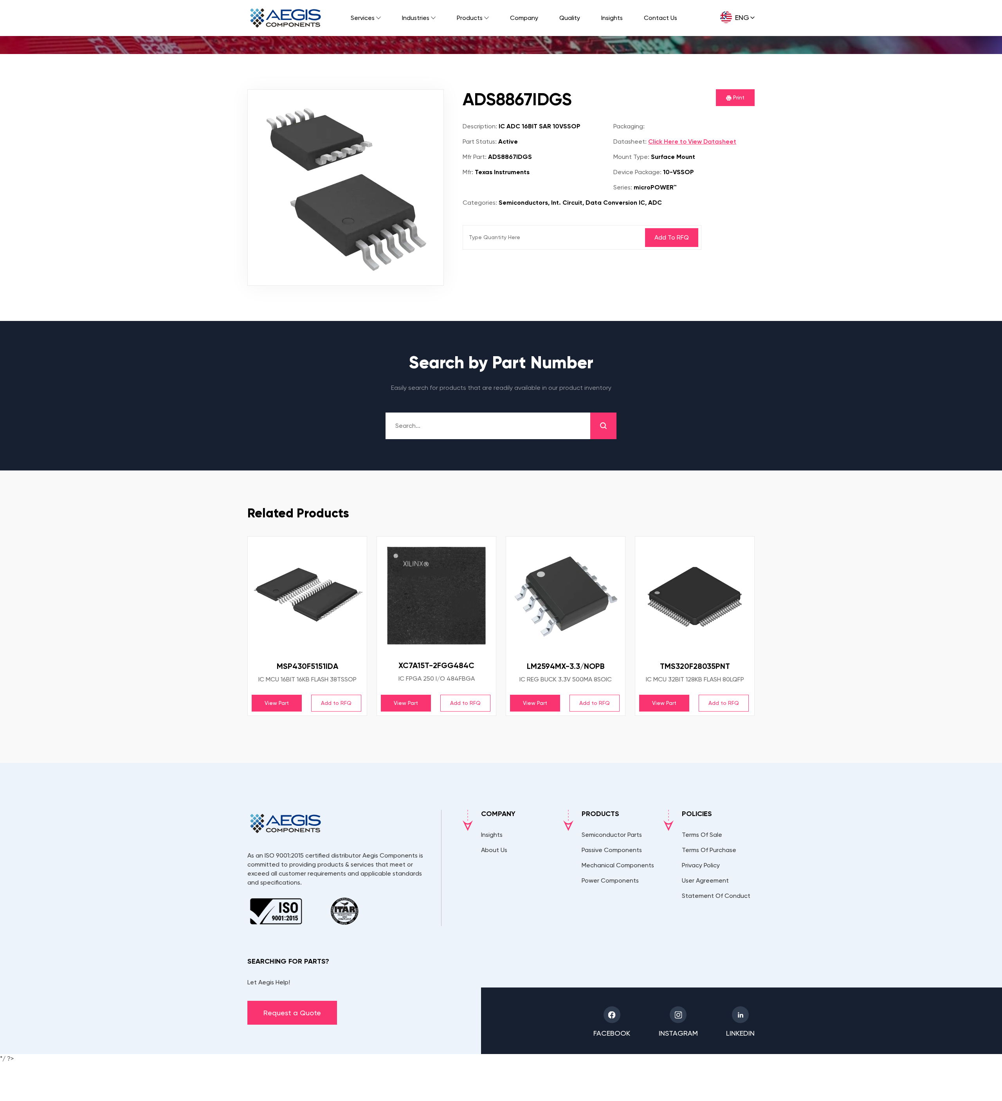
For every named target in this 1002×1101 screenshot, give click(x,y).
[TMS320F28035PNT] (694, 596)
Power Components (610, 880)
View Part (277, 703)
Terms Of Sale (702, 834)
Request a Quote (292, 1013)
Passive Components (612, 850)
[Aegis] (285, 18)
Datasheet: (630, 141)
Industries (415, 18)
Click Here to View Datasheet (692, 141)
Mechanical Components (618, 865)
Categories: (480, 202)
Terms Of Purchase (709, 850)
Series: (622, 187)
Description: (480, 126)
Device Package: (637, 172)
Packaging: (629, 126)
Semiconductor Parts (612, 834)
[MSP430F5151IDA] (307, 596)
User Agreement (705, 880)
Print (738, 97)
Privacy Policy (701, 865)
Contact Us (660, 18)
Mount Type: (631, 156)
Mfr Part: (475, 156)
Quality (569, 18)
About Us (494, 850)
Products (470, 18)
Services (363, 18)
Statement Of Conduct (716, 895)
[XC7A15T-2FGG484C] (436, 596)
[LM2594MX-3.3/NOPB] (565, 596)
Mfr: (468, 172)
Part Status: (480, 141)
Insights (612, 18)
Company (524, 18)
